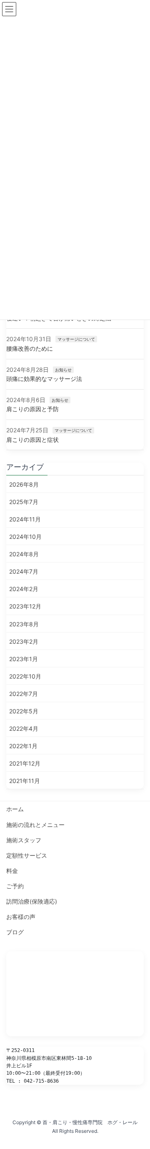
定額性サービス (26, 855)
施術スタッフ (23, 840)
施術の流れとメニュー (35, 824)
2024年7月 (23, 571)
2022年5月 (23, 711)
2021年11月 (24, 780)
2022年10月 (25, 676)
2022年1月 (23, 745)
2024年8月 (24, 554)
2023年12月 (25, 606)
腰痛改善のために (29, 348)
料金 (12, 870)
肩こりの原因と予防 (32, 408)
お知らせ (63, 369)
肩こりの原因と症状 (32, 439)
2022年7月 (23, 693)
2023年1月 (23, 658)
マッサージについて (76, 339)
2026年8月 (24, 484)
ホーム (15, 808)
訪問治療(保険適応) (31, 901)
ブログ (15, 932)
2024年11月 (25, 519)
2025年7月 (23, 501)
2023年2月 (23, 641)
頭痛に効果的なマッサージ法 (44, 378)
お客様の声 (20, 916)
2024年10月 (25, 536)
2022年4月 (23, 728)
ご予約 (15, 886)
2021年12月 (24, 763)
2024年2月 (23, 588)
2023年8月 (24, 624)
